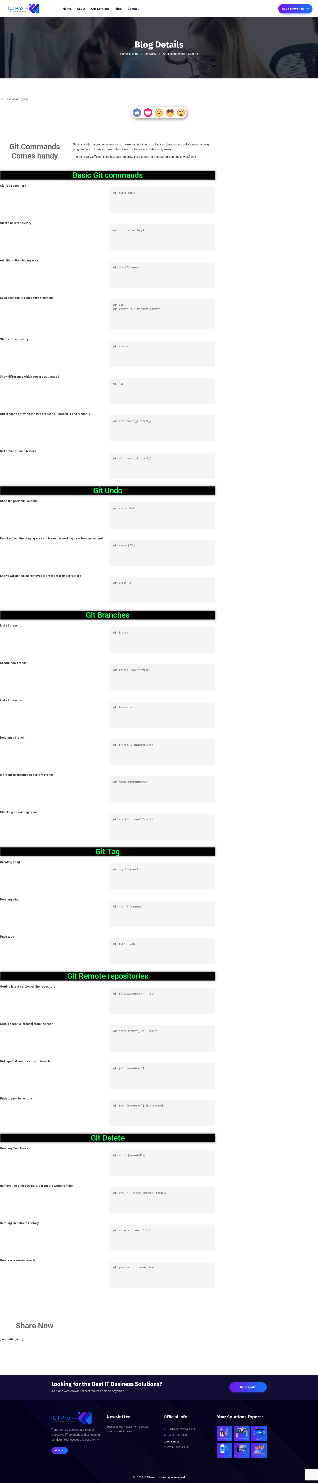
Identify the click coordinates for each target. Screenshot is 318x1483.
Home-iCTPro (129, 54)
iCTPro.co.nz (152, 1477)
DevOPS (150, 54)
